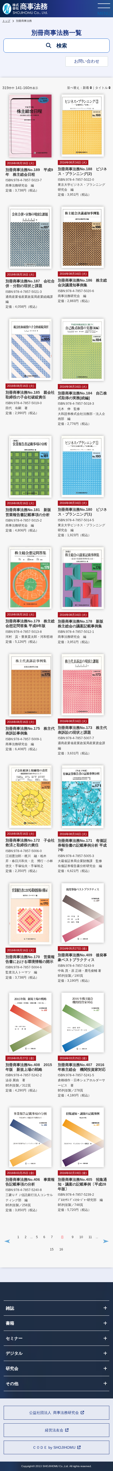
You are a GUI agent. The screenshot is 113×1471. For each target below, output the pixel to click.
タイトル (101, 88)
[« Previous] (7, 1241)
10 (81, 1237)
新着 (86, 88)
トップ (6, 20)
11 (90, 1237)
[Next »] (106, 1241)
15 (52, 1249)
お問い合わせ (86, 61)
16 (61, 1249)
